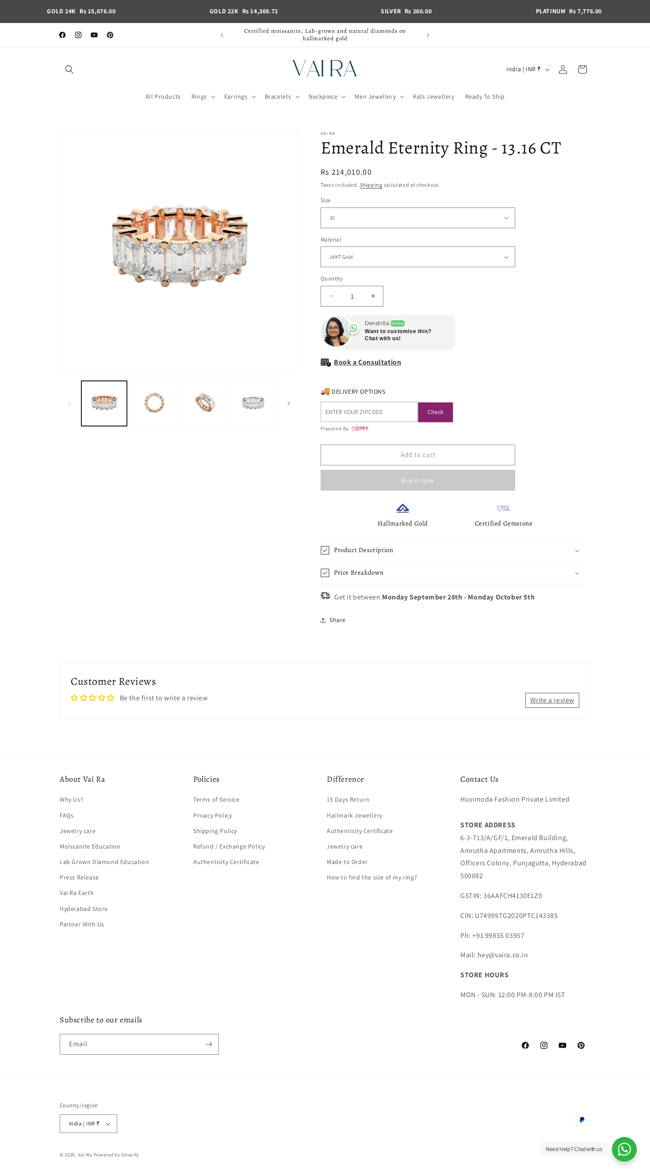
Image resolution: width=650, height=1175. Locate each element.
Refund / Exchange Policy (229, 846)
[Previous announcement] (222, 35)
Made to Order (347, 862)
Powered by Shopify (116, 1155)
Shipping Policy (215, 831)
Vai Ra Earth (77, 893)
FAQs (66, 815)
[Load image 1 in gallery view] (104, 403)
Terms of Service (216, 799)
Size (326, 200)
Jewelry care (78, 831)
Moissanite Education (90, 846)
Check (436, 412)
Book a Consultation (367, 362)
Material (331, 239)
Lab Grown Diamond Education (104, 862)
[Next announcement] (428, 35)
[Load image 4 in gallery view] (253, 403)
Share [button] (337, 620)
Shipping (371, 184)
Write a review (552, 700)
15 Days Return (348, 799)
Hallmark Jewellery (354, 815)
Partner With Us (82, 924)
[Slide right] (288, 403)
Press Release (79, 877)
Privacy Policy (212, 815)
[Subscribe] (208, 1044)
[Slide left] (69, 403)
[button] (69, 69)
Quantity (332, 278)
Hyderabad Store (84, 909)
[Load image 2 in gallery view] (154, 403)
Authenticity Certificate (226, 862)
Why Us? (71, 799)
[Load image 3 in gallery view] (203, 403)
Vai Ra (85, 1155)
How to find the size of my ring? (372, 877)
